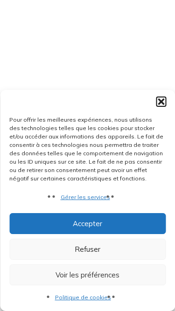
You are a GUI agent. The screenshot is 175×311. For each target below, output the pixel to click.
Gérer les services (85, 197)
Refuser (87, 249)
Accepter (87, 223)
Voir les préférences (87, 274)
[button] (161, 101)
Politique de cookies (83, 297)
